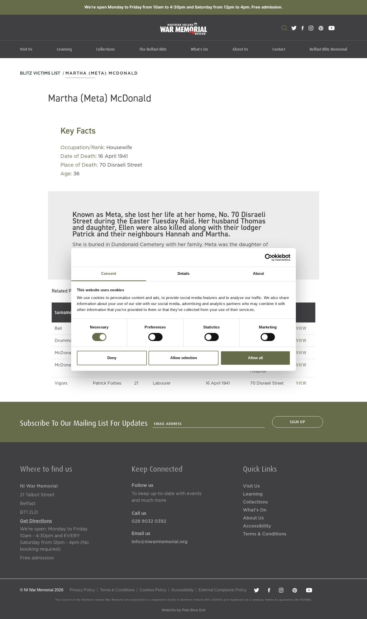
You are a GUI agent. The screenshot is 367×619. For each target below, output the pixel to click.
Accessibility (257, 526)
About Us (240, 49)
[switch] (155, 337)
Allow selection (183, 358)
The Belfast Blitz (153, 49)
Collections (105, 49)
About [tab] (258, 273)
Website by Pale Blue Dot (183, 610)
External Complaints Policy (222, 590)
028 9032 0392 (149, 521)
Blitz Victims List (40, 73)
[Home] (183, 31)
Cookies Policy (153, 590)
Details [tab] (184, 273)
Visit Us (26, 49)
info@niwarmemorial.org (159, 542)
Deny (111, 358)
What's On (199, 49)
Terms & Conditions (264, 534)
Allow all (255, 358)
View (301, 328)
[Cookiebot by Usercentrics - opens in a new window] (268, 257)
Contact (278, 49)
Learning (64, 49)
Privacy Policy (82, 590)
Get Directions (36, 521)
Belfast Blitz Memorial (328, 49)
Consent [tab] (108, 273)
